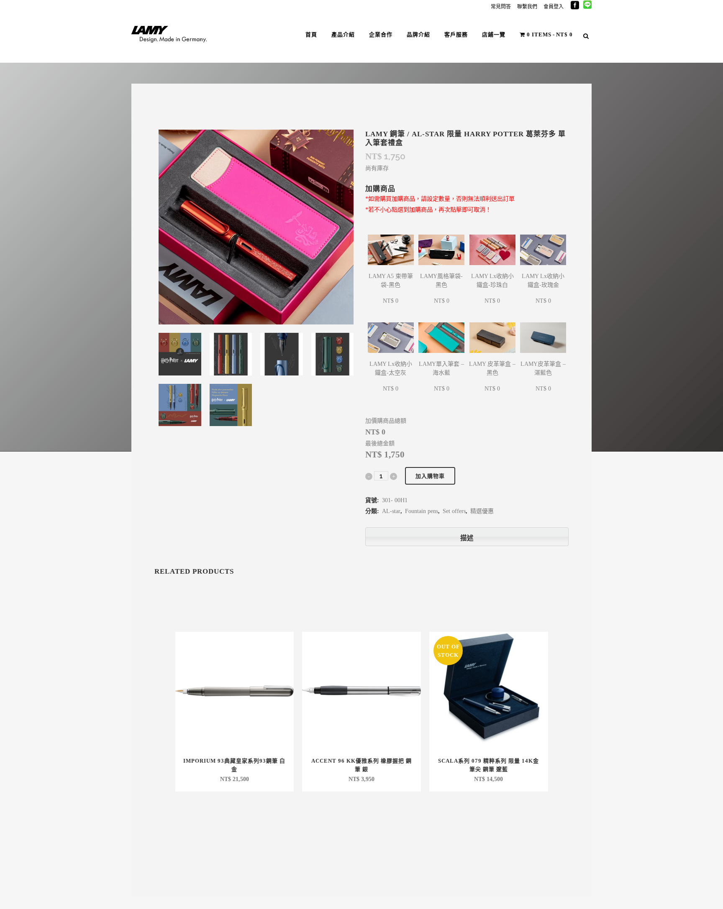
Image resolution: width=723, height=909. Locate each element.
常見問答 (501, 7)
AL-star (391, 511)
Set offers (454, 511)
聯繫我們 (527, 7)
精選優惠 (482, 511)
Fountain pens (421, 511)
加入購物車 (430, 476)
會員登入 (554, 7)
